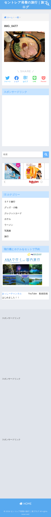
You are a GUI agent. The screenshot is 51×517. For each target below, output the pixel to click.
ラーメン (8, 225)
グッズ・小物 (10, 207)
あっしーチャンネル (12, 293)
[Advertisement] (25, 120)
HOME (27, 503)
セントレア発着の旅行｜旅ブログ (26, 4)
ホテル (7, 219)
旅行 (6, 236)
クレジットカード (13, 213)
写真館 (7, 231)
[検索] (46, 154)
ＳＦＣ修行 (9, 201)
